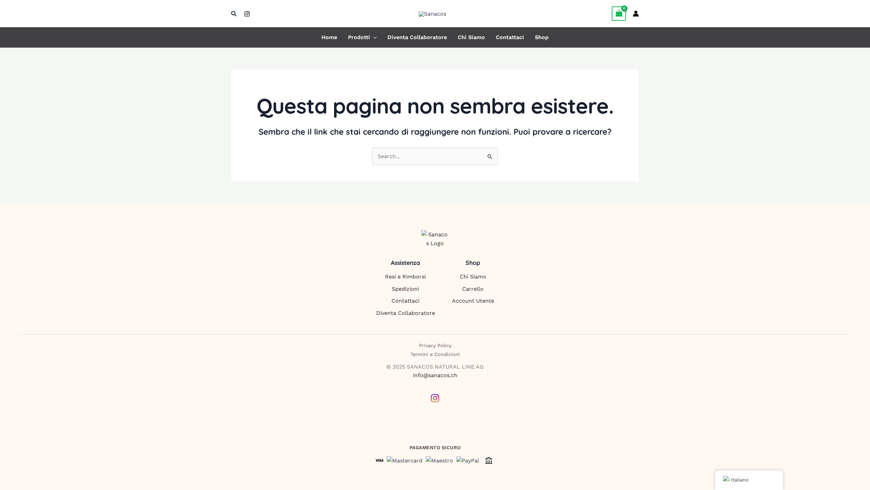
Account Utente (473, 301)
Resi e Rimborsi (405, 276)
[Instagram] (247, 14)
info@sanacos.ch (435, 375)
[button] (234, 14)
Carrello (473, 289)
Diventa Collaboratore (417, 37)
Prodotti (359, 37)
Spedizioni (405, 289)
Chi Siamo (471, 37)
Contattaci (510, 37)
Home (329, 37)
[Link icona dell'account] (636, 14)
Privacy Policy (435, 345)
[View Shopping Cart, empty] (619, 13)
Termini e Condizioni (435, 354)
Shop (542, 37)
